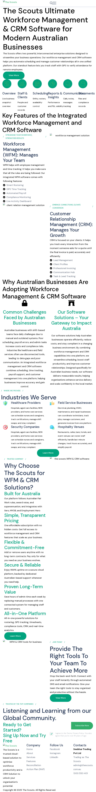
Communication (74, 93)
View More (14, 75)
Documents (86, 93)
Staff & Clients (23, 95)
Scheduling (40, 93)
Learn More (48, 453)
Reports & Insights (55, 95)
